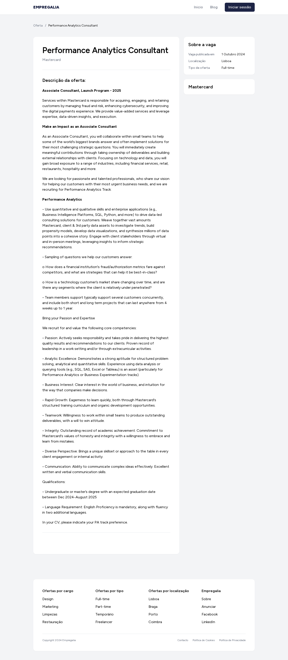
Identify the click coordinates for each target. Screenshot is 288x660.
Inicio (198, 7)
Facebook (210, 614)
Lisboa (153, 599)
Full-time (102, 599)
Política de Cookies (204, 640)
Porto (153, 614)
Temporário (104, 614)
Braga (153, 606)
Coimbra (155, 622)
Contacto (182, 640)
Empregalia (46, 7)
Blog (214, 7)
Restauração (52, 622)
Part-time (103, 606)
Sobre (206, 599)
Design (47, 599)
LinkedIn (208, 622)
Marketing (50, 606)
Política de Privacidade (232, 640)
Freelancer (103, 622)
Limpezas (49, 614)
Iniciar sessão (239, 7)
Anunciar (209, 606)
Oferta (38, 25)
